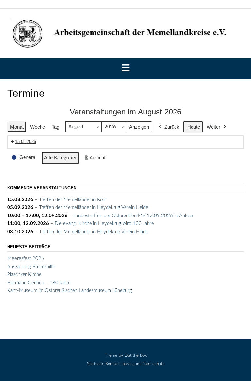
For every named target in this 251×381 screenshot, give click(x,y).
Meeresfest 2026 (25, 258)
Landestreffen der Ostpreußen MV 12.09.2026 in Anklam (133, 215)
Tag (55, 127)
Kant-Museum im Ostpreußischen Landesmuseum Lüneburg (69, 290)
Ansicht (96, 159)
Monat (17, 127)
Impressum (130, 364)
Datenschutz (153, 364)
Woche (37, 127)
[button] (125, 68)
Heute (193, 127)
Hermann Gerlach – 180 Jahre (39, 282)
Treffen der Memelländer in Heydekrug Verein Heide (93, 207)
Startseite (95, 364)
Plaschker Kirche (24, 274)
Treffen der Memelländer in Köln (72, 199)
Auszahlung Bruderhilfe (31, 266)
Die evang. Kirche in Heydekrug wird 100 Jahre (104, 223)
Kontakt (112, 364)
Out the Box (136, 356)
